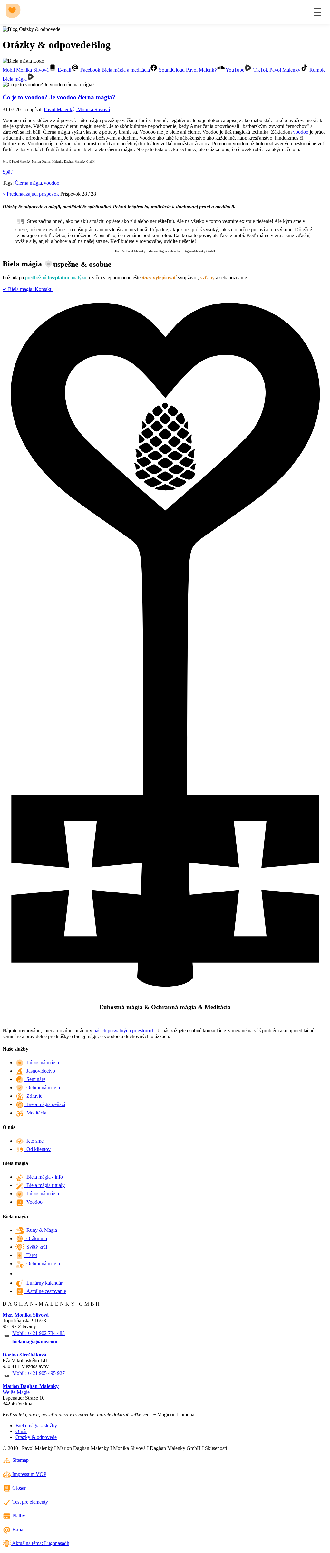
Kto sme (34, 1140)
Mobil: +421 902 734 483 (38, 1333)
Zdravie (33, 1096)
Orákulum (35, 1238)
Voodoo (51, 183)
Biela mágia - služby (36, 1425)
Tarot (30, 1255)
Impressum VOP (28, 1474)
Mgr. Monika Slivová (26, 1314)
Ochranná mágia (42, 1087)
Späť (8, 172)
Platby (18, 1515)
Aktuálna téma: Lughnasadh (40, 1543)
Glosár (18, 1487)
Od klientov (37, 1149)
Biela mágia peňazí (44, 1104)
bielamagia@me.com (34, 1341)
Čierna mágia (28, 183)
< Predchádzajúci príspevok (31, 194)
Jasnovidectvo (39, 1071)
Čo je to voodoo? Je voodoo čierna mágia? (59, 97)
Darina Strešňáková (24, 1354)
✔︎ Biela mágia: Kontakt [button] (28, 289)
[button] (29, 69)
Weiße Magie (16, 1392)
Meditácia (35, 1112)
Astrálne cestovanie (45, 1291)
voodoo (300, 132)
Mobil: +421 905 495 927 (38, 1373)
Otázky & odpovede (36, 1437)
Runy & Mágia (40, 1230)
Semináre (34, 1079)
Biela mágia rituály (44, 1185)
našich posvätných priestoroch (124, 1030)
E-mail (18, 1529)
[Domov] (14, 12)
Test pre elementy (29, 1502)
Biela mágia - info (43, 1177)
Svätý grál (35, 1246)
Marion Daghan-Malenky (31, 1386)
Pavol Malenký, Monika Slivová (77, 109)
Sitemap (20, 1460)
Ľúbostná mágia (41, 1062)
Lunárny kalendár (43, 1283)
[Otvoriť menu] (317, 12)
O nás (21, 1431)
